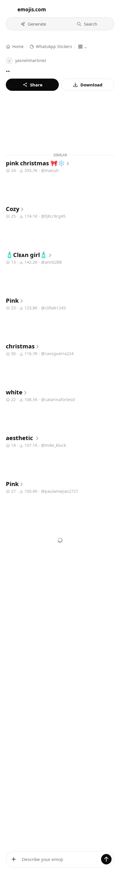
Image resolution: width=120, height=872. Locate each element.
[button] (33, 24)
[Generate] (106, 859)
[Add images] (13, 859)
